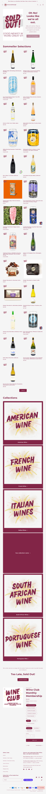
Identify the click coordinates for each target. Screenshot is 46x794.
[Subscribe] (21, 779)
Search (4, 755)
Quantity (27, 733)
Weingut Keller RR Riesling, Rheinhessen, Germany (12, 71)
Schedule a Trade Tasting (7, 758)
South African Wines (22, 614)
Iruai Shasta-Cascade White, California (31, 175)
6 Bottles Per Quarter (31, 710)
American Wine (22, 442)
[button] (2, 4)
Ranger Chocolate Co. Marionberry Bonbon (12, 305)
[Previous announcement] (2, 1)
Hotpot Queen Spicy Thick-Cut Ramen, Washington (11, 201)
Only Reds (29, 728)
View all (23, 390)
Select (28, 720)
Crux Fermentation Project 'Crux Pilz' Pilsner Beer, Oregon (11, 97)
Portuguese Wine (22, 658)
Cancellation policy (40, 791)
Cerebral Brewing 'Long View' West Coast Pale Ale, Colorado (32, 227)
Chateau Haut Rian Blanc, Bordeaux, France (12, 331)
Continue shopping (23, 679)
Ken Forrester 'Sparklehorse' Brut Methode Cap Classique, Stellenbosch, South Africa (32, 358)
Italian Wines (22, 530)
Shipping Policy (6, 768)
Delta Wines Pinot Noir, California (10, 357)
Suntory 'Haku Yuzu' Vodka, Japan (10, 123)
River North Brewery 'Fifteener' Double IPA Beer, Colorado (32, 332)
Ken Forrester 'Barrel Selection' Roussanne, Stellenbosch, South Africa (12, 384)
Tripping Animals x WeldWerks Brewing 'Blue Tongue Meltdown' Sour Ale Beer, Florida (12, 254)
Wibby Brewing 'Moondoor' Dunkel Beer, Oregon (12, 150)
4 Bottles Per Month (31, 707)
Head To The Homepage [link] (33, 36)
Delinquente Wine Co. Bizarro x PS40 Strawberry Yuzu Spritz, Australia (31, 150)
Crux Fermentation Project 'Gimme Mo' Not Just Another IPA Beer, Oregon (33, 201)
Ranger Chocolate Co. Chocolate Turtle (11, 280)
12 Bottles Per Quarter (31, 713)
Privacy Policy (5, 771)
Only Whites (36, 728)
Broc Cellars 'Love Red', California (10, 175)
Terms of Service (6, 763)
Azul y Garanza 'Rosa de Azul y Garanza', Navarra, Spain (32, 97)
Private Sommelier (30, 716)
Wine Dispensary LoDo (28, 756)
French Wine (22, 486)
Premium (34, 720)
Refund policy (5, 766)
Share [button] (28, 745)
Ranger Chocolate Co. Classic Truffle (31, 280)
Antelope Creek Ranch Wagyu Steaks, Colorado (11, 227)
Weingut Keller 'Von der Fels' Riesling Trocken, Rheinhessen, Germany (31, 71)
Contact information (33, 791)
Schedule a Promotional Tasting (9, 760)
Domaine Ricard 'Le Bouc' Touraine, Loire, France (32, 306)
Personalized (38, 731)
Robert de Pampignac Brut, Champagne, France (32, 254)
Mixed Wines (29, 730)
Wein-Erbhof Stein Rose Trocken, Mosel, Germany (32, 124)
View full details (39, 745)
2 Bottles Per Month (31, 705)
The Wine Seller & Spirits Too (29, 761)
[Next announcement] (43, 1)
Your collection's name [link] (22, 553)
